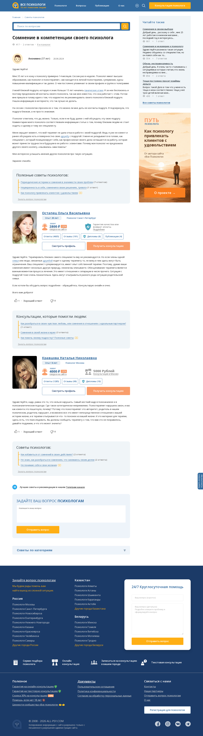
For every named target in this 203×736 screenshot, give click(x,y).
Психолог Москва (75, 362)
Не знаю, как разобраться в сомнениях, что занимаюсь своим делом (57, 459)
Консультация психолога (170, 5)
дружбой (48, 260)
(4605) (51, 236)
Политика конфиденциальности (97, 691)
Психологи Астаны (85, 590)
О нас (147, 700)
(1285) (51, 381)
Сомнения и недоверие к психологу (163, 46)
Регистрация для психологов (167, 710)
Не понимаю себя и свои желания (39, 465)
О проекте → (165, 192)
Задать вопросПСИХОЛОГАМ (200, 481)
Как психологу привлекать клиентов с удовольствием (49, 192)
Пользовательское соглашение (96, 686)
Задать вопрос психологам (32, 199)
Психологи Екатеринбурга (27, 618)
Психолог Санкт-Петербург (81, 218)
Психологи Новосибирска (27, 613)
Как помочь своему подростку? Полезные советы (47, 337)
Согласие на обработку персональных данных (104, 695)
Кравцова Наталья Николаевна (69, 358)
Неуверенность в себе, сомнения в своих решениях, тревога (53, 187)
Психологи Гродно (85, 640)
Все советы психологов (156, 102)
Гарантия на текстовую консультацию (35, 691)
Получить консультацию (108, 246)
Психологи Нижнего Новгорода (30, 622)
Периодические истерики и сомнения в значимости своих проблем (57, 182)
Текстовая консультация (166, 662)
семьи (15, 260)
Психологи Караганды (87, 599)
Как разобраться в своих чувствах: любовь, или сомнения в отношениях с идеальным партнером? (73, 323)
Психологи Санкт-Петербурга (29, 609)
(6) (94, 236)
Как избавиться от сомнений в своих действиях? (47, 454)
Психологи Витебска (86, 631)
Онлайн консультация (70, 662)
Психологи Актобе (85, 604)
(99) (70, 381)
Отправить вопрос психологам (162, 695)
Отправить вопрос (157, 641)
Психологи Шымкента (87, 595)
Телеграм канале (75, 487)
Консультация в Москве (105, 373)
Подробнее (99, 229)
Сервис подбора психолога (32, 662)
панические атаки (93, 90)
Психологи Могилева (87, 636)
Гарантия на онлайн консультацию (33, 686)
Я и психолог (44, 44)
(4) (113, 236)
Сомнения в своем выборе (158, 28)
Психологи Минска (85, 622)
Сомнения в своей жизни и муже (38, 332)
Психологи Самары (23, 640)
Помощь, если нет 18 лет (27, 700)
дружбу (65, 136)
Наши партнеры (153, 691)
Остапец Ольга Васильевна (66, 213)
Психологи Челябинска (25, 636)
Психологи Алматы (86, 586)
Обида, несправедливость (158, 63)
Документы (87, 681)
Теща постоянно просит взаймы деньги (161, 82)
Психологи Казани (23, 627)
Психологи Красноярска (26, 631)
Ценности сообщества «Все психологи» (35, 704)
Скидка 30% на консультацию (29, 695)
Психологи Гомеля (85, 627)
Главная (16, 17)
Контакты (150, 686)
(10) (93, 381)
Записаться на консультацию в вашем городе (119, 662)
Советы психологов (34, 17)
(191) (71, 236)
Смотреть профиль (63, 246)
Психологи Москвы (23, 604)
